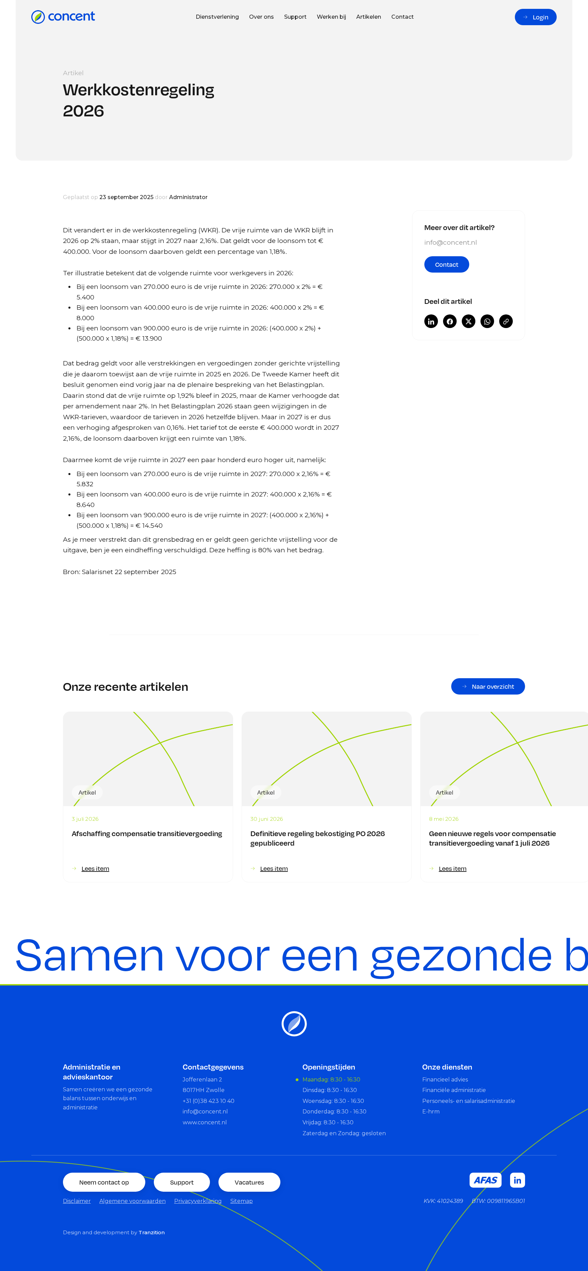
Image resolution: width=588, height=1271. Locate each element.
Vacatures (249, 1182)
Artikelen (368, 17)
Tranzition (151, 1232)
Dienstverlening (217, 17)
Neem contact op (104, 1182)
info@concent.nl (450, 242)
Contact (402, 17)
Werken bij (331, 17)
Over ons (261, 17)
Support (295, 17)
